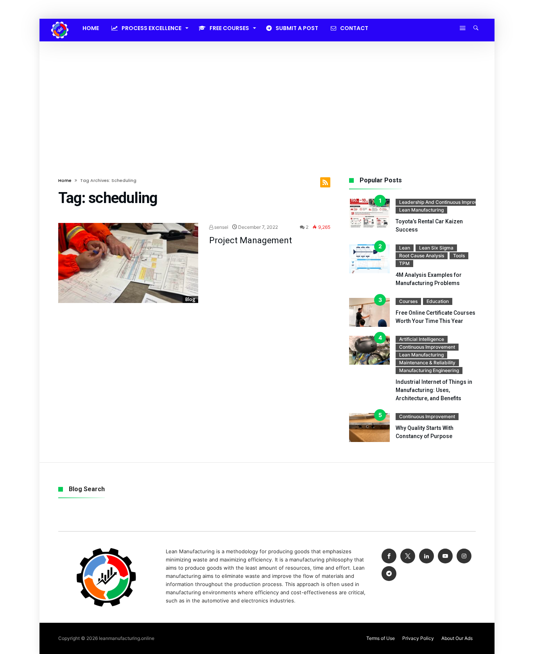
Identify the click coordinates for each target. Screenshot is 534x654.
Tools (459, 255)
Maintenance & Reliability (427, 362)
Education (437, 301)
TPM (404, 263)
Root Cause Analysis (421, 255)
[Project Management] (128, 263)
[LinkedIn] (426, 556)
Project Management (250, 240)
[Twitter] (407, 556)
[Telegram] (389, 573)
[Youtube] (445, 556)
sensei (220, 227)
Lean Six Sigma (436, 248)
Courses (408, 301)
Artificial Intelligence (421, 339)
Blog (190, 299)
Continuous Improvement (427, 347)
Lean (404, 248)
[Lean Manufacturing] (59, 21)
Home (65, 180)
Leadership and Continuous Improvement (445, 202)
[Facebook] (389, 556)
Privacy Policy (418, 638)
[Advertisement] (267, 100)
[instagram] (464, 556)
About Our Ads (457, 638)
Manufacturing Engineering (429, 370)
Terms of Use (380, 638)
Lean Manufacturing (421, 210)
